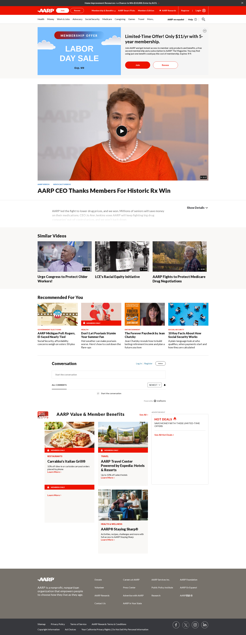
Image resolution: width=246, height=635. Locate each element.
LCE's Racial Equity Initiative (117, 277)
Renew (165, 65)
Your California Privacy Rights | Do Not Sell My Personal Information (114, 629)
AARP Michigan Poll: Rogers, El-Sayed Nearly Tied (56, 334)
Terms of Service (78, 624)
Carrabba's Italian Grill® (66, 461)
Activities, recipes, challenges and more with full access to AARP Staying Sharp (122, 535)
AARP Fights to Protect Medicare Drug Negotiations (179, 279)
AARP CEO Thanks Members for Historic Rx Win (104, 190)
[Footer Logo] (60, 579)
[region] (109, 383)
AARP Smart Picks (126, 10)
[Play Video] (121, 131)
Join (138, 65)
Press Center (129, 587)
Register (185, 10)
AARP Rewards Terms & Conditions (109, 624)
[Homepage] (46, 10)
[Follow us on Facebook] (176, 625)
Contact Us (100, 603)
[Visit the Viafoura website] (160, 401)
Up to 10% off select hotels (114, 474)
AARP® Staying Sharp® (119, 529)
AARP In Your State (132, 603)
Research (155, 595)
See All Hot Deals (163, 434)
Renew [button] (77, 10)
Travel (105, 456)
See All (143, 414)
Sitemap (42, 624)
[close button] (204, 31)
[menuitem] (41, 21)
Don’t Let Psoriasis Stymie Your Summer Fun (98, 334)
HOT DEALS (163, 419)
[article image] (192, 19)
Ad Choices (70, 629)
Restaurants (54, 456)
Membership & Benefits (103, 10)
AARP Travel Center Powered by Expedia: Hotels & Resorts (122, 465)
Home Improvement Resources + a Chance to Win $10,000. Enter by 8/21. (121, 3)
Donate (98, 579)
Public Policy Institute (162, 587)
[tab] (59, 385)
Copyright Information (49, 629)
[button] (203, 19)
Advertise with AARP (133, 595)
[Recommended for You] (58, 314)
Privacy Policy (58, 624)
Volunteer (99, 587)
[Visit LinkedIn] (204, 625)
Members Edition (146, 10)
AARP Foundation (188, 579)
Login (198, 10)
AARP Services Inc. (160, 579)
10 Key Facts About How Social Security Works (184, 334)
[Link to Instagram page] (195, 625)
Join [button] (62, 10)
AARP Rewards (102, 595)
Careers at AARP (131, 579)
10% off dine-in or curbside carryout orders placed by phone (68, 467)
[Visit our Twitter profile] (185, 625)
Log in (139, 363)
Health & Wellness (111, 524)
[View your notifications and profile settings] (164, 385)
